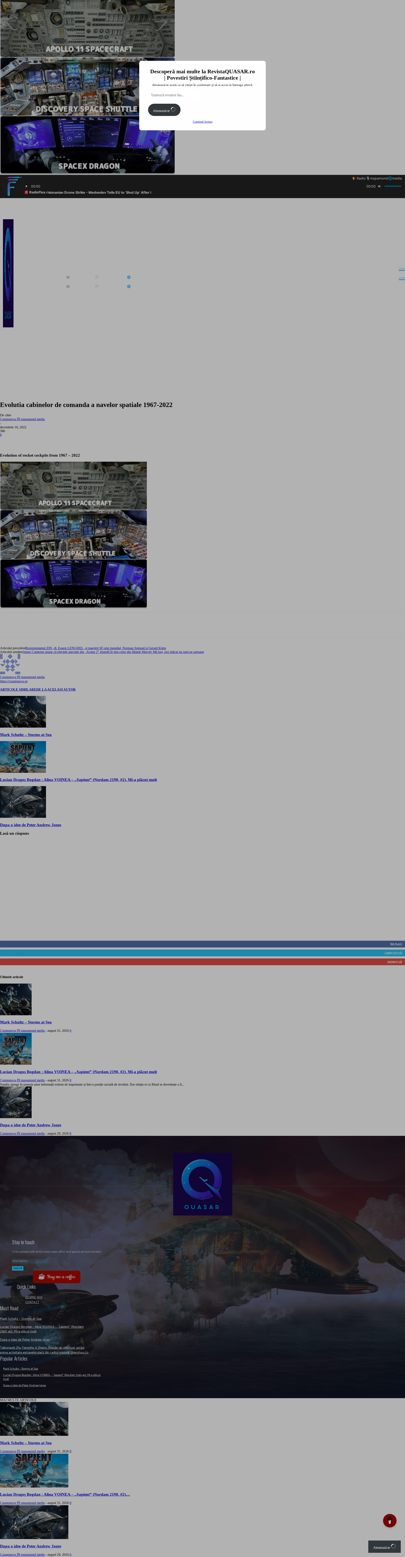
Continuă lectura (202, 121)
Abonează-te (162, 111)
